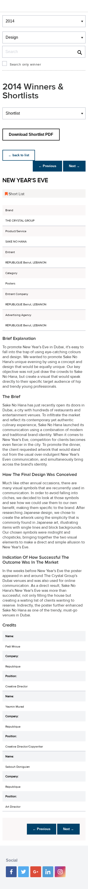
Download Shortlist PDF (31, 134)
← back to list (18, 155)
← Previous (47, 166)
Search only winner (25, 64)
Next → (74, 166)
